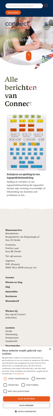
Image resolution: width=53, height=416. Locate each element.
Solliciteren (11, 317)
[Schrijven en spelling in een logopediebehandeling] (26, 156)
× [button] (50, 349)
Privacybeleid (18, 374)
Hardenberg (11, 334)
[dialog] (26, 381)
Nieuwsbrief (12, 301)
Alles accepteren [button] (26, 399)
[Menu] (46, 24)
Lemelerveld (11, 341)
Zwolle (8, 331)
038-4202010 (16, 256)
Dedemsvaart (12, 337)
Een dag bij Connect (15, 314)
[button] (46, 5)
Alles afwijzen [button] (26, 405)
